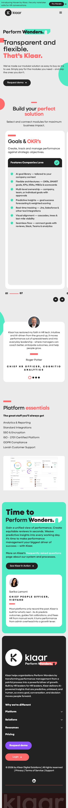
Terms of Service (34, 770)
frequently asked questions (43, 553)
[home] (14, 12)
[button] (61, 12)
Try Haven (56, 4)
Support (49, 770)
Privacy (19, 770)
